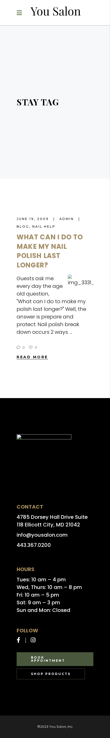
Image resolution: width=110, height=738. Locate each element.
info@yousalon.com (42, 534)
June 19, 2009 (33, 219)
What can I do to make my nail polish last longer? (50, 251)
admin (67, 219)
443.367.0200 (34, 545)
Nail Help (44, 226)
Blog (23, 226)
